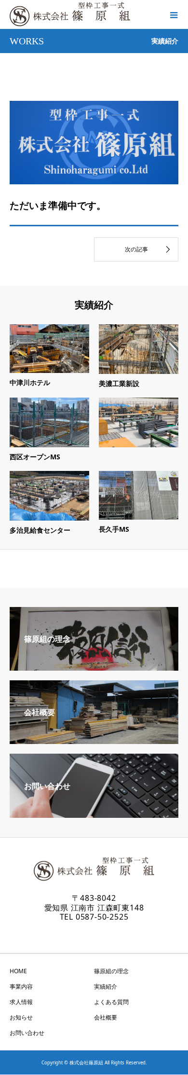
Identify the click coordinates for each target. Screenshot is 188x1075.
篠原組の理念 (111, 971)
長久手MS (114, 529)
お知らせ (21, 1017)
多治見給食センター (40, 530)
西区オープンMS (35, 456)
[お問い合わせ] (94, 814)
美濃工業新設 (119, 383)
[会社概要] (94, 740)
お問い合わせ (27, 1033)
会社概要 (105, 1017)
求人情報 (21, 1002)
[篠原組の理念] (94, 667)
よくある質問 (111, 1002)
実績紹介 (105, 986)
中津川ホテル (30, 382)
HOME (18, 971)
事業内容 (21, 986)
